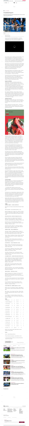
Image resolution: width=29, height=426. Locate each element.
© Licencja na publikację (8, 341)
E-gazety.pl (20, 409)
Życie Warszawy (21, 413)
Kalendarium (9, 417)
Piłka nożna (12, 365)
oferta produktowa (14, 417)
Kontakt (4, 409)
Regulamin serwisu (9, 410)
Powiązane (4, 345)
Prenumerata (14, 410)
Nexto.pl (20, 410)
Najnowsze (14, 345)
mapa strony (4, 417)
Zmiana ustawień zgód (10, 409)
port (16, 2)
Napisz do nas (5, 410)
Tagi (18, 345)
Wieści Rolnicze (21, 412)
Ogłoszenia (14, 409)
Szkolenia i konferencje (6, 415)
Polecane (10, 345)
